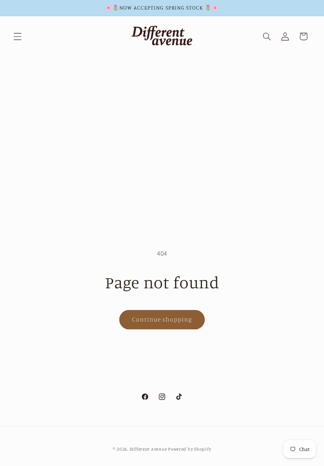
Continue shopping (162, 319)
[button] (17, 36)
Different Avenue (149, 449)
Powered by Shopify (189, 449)
